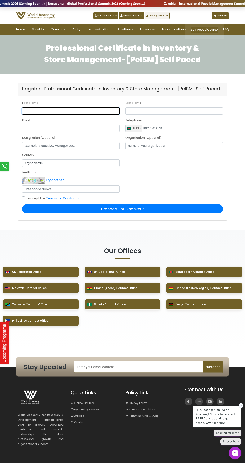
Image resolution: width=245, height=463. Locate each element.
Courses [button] (57, 29)
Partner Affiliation (107, 15)
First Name (30, 103)
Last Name (133, 103)
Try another (55, 180)
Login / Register (158, 15)
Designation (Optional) (39, 137)
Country (28, 155)
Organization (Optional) (143, 137)
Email (26, 120)
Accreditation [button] (99, 29)
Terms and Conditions (62, 198)
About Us (38, 29)
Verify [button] (76, 29)
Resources (147, 29)
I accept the (53, 198)
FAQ (226, 29)
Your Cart (221, 15)
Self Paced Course (204, 30)
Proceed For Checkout (122, 209)
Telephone (133, 120)
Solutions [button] (124, 29)
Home (20, 29)
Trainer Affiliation (132, 15)
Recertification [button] (173, 29)
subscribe (213, 367)
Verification (30, 172)
